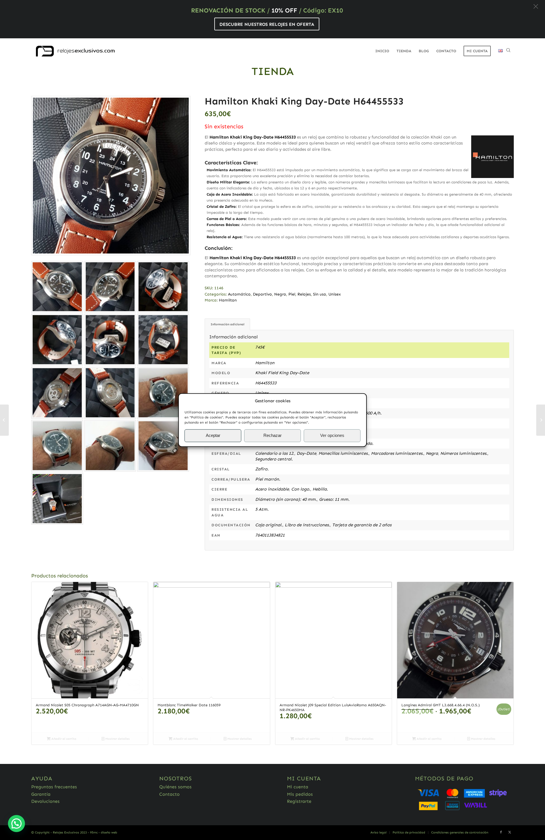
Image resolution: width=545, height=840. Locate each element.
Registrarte (299, 801)
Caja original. (268, 524)
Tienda (272, 71)
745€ (260, 347)
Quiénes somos (175, 786)
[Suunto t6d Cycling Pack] (4, 420)
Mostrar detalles (117, 739)
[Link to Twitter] (509, 832)
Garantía (41, 794)
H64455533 (265, 383)
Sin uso (319, 294)
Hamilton (228, 300)
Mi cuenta (297, 786)
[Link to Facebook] (501, 832)
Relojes (304, 294)
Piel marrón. (267, 479)
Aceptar (213, 435)
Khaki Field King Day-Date (282, 372)
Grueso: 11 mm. (334, 499)
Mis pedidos (300, 794)
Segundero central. (274, 459)
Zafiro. (262, 469)
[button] (535, 6)
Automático (239, 294)
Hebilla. (320, 489)
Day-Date (306, 453)
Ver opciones (332, 435)
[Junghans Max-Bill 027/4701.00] (540, 420)
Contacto (169, 794)
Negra (432, 453)
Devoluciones (45, 801)
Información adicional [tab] (227, 324)
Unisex (334, 294)
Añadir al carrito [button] (63, 739)
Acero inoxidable (272, 489)
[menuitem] (382, 51)
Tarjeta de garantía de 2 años (361, 524)
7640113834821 (270, 535)
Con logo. (300, 489)
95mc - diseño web (103, 832)
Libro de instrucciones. (307, 524)
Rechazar (272, 435)
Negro (280, 294)
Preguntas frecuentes (54, 786)
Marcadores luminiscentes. (397, 453)
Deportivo (262, 294)
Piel (291, 294)
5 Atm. (262, 509)
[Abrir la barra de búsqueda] (508, 51)
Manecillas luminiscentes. (343, 453)
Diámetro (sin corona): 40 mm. (286, 499)
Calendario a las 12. (274, 453)
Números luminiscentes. (463, 453)
